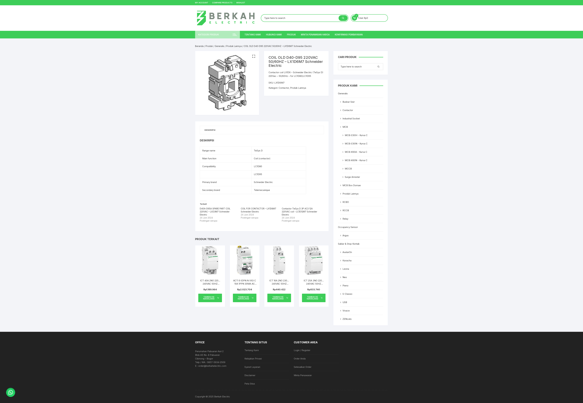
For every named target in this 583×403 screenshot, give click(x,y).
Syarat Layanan (252, 366)
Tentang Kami (252, 34)
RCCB (346, 210)
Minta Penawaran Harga (315, 34)
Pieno (345, 285)
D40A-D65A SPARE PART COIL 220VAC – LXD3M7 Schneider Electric (215, 211)
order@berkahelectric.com (212, 365)
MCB (345, 126)
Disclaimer (249, 375)
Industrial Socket (351, 118)
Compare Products (222, 3)
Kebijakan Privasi (253, 358)
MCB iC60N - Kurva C (356, 143)
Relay (345, 218)
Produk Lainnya (234, 46)
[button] (253, 56)
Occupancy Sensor (348, 227)
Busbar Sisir (349, 101)
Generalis (219, 46)
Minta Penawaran (303, 375)
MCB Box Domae (352, 185)
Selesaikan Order (302, 366)
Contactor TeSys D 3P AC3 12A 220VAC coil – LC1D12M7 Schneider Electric (299, 211)
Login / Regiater (302, 350)
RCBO (346, 202)
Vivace (346, 310)
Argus (346, 235)
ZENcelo (347, 319)
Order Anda (300, 358)
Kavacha (347, 260)
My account (201, 3)
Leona (346, 268)
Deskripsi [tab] (210, 130)
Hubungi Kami (274, 34)
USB (345, 302)
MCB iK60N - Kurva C (356, 160)
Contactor (284, 87)
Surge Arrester (352, 177)
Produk (291, 34)
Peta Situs (249, 383)
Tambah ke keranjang (209, 298)
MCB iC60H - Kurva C (356, 135)
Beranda (199, 46)
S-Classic (348, 293)
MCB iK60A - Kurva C (356, 151)
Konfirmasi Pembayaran (349, 34)
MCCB (348, 168)
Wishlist (240, 3)
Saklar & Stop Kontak (349, 243)
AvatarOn (347, 252)
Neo (345, 277)
